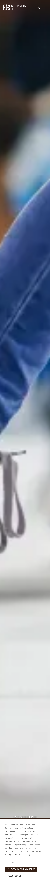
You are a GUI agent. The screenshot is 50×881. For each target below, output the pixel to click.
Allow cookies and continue (21, 869)
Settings (12, 862)
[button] (45, 7)
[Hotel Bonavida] (14, 7)
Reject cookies (15, 876)
